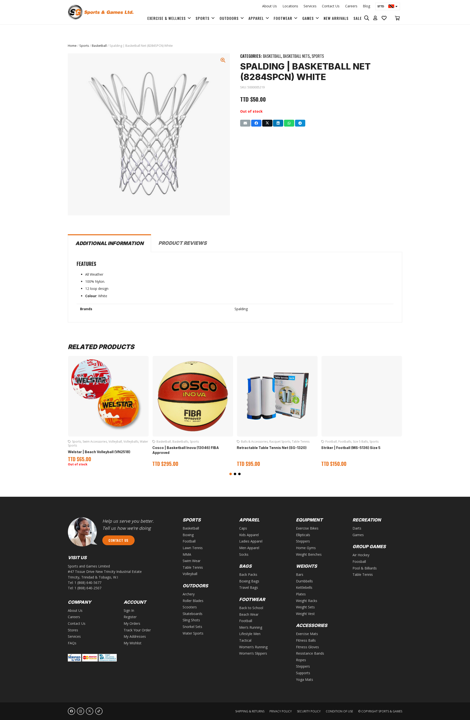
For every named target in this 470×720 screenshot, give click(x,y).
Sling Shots (191, 620)
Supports (303, 673)
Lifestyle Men (249, 633)
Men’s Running (250, 627)
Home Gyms (306, 547)
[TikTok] (99, 711)
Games (358, 534)
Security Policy (309, 711)
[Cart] (397, 18)
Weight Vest (305, 613)
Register (130, 616)
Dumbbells (304, 581)
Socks (243, 554)
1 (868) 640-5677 (87, 582)
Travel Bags (248, 587)
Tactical (245, 640)
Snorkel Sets (192, 626)
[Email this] (245, 123)
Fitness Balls (306, 640)
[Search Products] (366, 18)
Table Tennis (300, 441)
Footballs (344, 441)
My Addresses (135, 636)
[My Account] (375, 18)
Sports (84, 46)
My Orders (132, 623)
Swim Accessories (94, 441)
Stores (73, 630)
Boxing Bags (249, 581)
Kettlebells (304, 587)
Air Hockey (360, 555)
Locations (290, 6)
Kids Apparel (249, 534)
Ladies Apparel (250, 541)
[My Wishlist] (384, 18)
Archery (189, 594)
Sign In (129, 610)
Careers (351, 6)
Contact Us (331, 6)
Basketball (99, 46)
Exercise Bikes (307, 528)
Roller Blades (193, 600)
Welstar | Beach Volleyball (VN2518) (99, 452)
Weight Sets (305, 607)
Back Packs (248, 574)
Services (310, 6)
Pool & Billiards (364, 568)
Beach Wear (248, 614)
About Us (269, 6)
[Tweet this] (267, 123)
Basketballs (180, 441)
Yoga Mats (304, 679)
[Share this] (256, 123)
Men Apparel (249, 547)
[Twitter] (89, 711)
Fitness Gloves (307, 647)
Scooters (190, 607)
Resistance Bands (310, 653)
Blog (366, 6)
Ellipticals (303, 534)
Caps (243, 528)
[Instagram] (80, 711)
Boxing (188, 534)
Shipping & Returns (249, 711)
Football (331, 441)
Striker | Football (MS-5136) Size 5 (350, 448)
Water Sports (193, 633)
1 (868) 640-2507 (87, 588)
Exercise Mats (307, 633)
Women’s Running (253, 647)
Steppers (303, 541)
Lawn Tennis (193, 547)
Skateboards (192, 613)
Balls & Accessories (254, 441)
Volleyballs (130, 441)
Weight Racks (306, 600)
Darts (356, 528)
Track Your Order (137, 630)
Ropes (301, 660)
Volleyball (115, 441)
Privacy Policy (281, 711)
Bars (299, 574)
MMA (187, 554)
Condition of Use (339, 711)
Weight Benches (309, 554)
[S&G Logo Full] (100, 12)
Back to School (251, 607)
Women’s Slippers (253, 653)
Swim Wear (191, 560)
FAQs (72, 643)
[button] (230, 474)
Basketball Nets (296, 56)
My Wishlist (132, 643)
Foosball (359, 561)
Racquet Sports (279, 441)
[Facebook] (71, 711)
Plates (301, 594)
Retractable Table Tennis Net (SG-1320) (271, 448)
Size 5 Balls (360, 441)
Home (72, 46)
